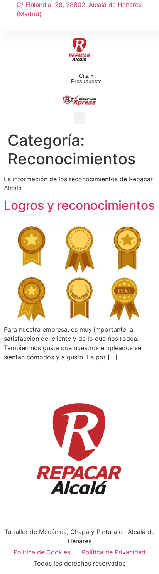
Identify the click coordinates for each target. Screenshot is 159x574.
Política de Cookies (42, 552)
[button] (79, 24)
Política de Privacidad (113, 552)
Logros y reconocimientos (79, 205)
